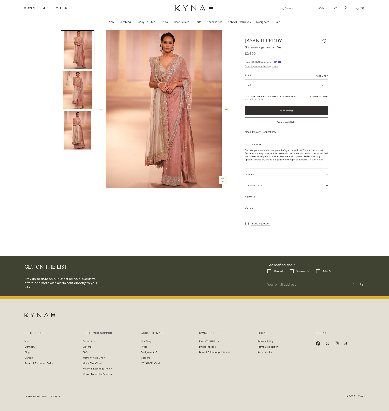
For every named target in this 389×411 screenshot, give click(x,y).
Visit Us (29, 341)
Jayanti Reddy (263, 40)
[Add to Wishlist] (324, 40)
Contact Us (89, 341)
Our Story (30, 346)
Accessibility (265, 352)
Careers (29, 357)
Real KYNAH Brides (210, 341)
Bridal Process (207, 346)
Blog (27, 352)
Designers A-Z (149, 352)
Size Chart (322, 75)
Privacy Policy (266, 341)
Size (248, 75)
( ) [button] (359, 9)
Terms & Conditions (269, 346)
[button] (29, 8)
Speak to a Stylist (286, 122)
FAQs (85, 352)
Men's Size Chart (92, 363)
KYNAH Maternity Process (97, 374)
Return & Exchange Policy (39, 363)
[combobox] (298, 8)
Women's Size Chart (94, 357)
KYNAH (361, 396)
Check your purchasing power (261, 66)
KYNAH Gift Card (150, 363)
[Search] (282, 8)
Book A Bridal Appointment (214, 352)
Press (144, 346)
